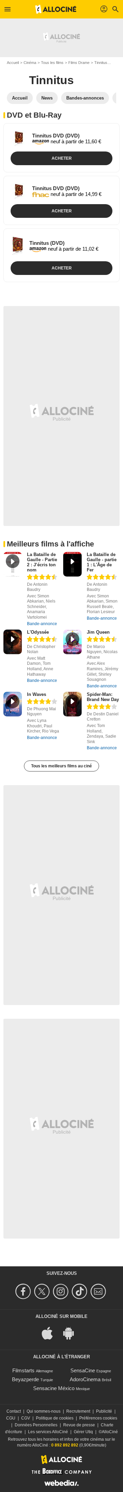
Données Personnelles (36, 1425)
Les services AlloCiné (48, 1431)
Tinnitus (100, 63)
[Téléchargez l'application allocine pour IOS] (51, 1333)
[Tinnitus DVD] (19, 138)
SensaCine (82, 1370)
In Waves (36, 694)
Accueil (13, 63)
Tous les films (52, 63)
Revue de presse (79, 1425)
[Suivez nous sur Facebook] (24, 1291)
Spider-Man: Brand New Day (103, 697)
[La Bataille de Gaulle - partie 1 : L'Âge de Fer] (72, 564)
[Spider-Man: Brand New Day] (72, 704)
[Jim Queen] (72, 642)
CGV (25, 1418)
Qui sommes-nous (43, 1411)
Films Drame (79, 63)
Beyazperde (25, 1379)
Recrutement (78, 1411)
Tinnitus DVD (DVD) (56, 135)
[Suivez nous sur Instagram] (61, 1291)
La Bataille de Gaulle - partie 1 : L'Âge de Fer (102, 562)
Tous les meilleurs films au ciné (61, 766)
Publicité (104, 1411)
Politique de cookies (54, 1418)
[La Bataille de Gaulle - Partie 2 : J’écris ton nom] (12, 564)
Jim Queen (98, 632)
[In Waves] (12, 704)
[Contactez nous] (99, 1291)
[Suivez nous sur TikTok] (80, 1291)
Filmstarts (23, 1370)
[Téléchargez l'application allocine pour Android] (72, 1333)
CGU (10, 1418)
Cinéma (30, 63)
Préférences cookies (98, 1418)
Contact (13, 1411)
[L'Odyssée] (12, 642)
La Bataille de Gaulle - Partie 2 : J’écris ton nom (42, 562)
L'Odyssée (38, 632)
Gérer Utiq (83, 1431)
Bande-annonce (42, 623)
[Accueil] (55, 9)
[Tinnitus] (17, 246)
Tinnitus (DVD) (47, 243)
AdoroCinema (85, 1379)
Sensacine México (53, 1388)
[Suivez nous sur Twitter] (43, 1291)
